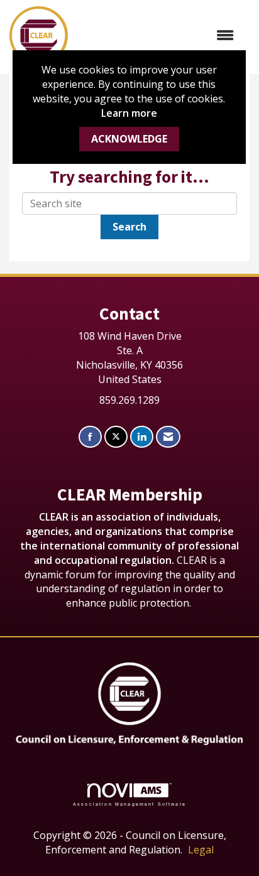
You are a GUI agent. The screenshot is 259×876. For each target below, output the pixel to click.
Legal (201, 850)
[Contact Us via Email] (168, 437)
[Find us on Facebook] (90, 437)
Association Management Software (129, 803)
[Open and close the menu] (157, 35)
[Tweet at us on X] (116, 437)
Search (129, 227)
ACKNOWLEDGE (129, 139)
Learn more (129, 113)
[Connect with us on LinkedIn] (141, 437)
